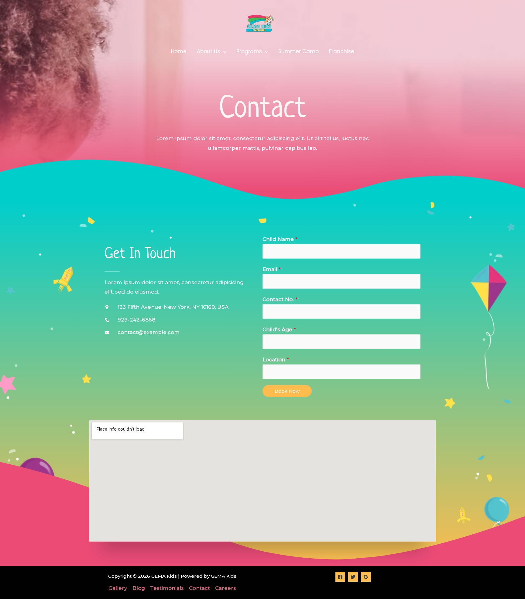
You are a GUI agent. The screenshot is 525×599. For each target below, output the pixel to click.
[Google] (366, 577)
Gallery (117, 588)
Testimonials (167, 588)
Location (275, 359)
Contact (199, 588)
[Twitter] (353, 577)
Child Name (279, 239)
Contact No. (279, 299)
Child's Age (279, 329)
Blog (138, 588)
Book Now (287, 391)
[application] (223, 51)
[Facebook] (340, 577)
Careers (225, 588)
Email (271, 269)
